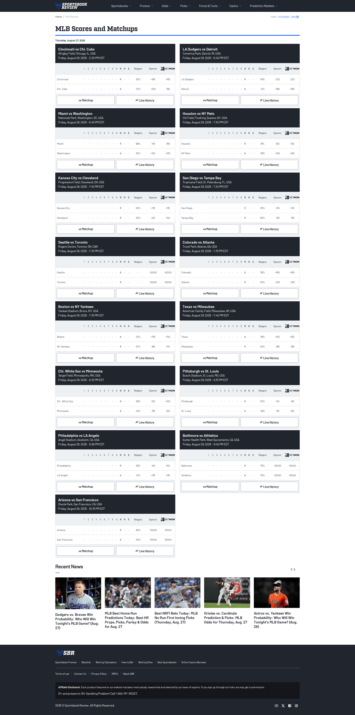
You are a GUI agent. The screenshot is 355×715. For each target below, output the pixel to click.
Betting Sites (145, 662)
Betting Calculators (106, 662)
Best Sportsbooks (167, 662)
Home (58, 16)
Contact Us (80, 673)
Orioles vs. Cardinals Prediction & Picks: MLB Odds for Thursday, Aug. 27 (225, 617)
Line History (146, 100)
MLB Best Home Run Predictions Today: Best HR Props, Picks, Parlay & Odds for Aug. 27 (127, 620)
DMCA (115, 673)
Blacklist (86, 662)
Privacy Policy (99, 673)
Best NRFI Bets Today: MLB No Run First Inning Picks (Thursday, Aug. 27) (176, 617)
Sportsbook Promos (66, 662)
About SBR (128, 673)
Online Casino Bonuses (193, 662)
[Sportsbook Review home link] (65, 653)
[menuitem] (68, 662)
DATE (293, 17)
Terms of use (62, 673)
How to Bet (127, 662)
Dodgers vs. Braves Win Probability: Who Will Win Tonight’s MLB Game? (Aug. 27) (77, 621)
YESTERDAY (284, 17)
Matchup (85, 100)
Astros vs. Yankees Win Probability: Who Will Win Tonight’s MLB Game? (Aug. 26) (275, 620)
